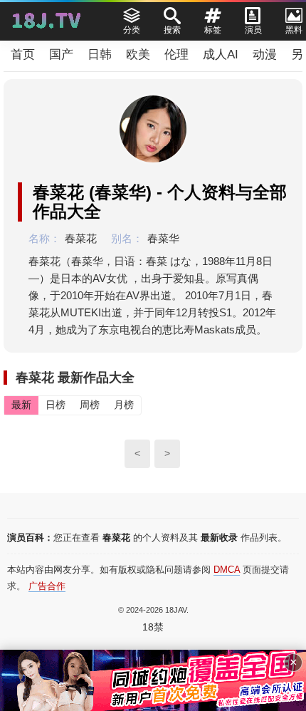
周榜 (90, 404)
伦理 (176, 54)
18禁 (153, 627)
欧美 (138, 54)
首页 (23, 54)
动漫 (265, 54)
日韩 (100, 54)
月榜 (124, 404)
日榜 (55, 404)
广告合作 (46, 586)
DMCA (226, 569)
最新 (21, 404)
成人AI (220, 54)
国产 (61, 54)
